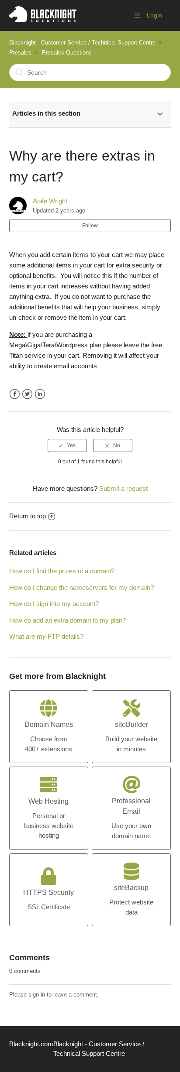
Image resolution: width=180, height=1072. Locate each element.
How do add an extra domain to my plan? (67, 620)
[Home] (43, 20)
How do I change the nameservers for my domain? (81, 587)
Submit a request (123, 488)
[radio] (67, 445)
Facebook (14, 394)
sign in (36, 994)
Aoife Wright (50, 201)
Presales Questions (67, 52)
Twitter (27, 394)
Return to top (27, 516)
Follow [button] (90, 226)
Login (154, 15)
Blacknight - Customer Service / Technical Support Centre (82, 42)
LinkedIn (40, 394)
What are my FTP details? (46, 636)
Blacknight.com (31, 1044)
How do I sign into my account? (54, 603)
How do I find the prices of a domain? (61, 571)
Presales (20, 52)
